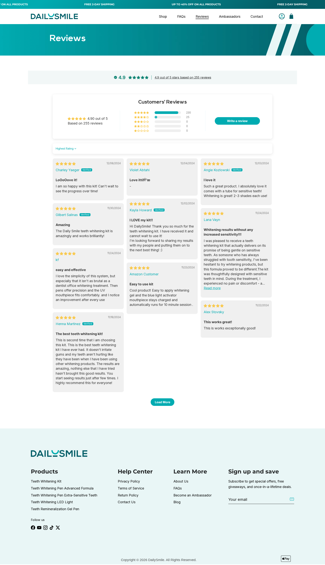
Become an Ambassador (192, 495)
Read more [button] (212, 288)
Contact (257, 16)
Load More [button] (162, 402)
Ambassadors (229, 16)
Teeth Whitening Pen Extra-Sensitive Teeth (64, 495)
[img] (66, 164)
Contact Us (126, 502)
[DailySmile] (54, 16)
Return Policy (128, 495)
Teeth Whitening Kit (46, 481)
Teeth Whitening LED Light (52, 502)
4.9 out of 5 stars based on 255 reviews (183, 77)
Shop (163, 16)
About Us (180, 481)
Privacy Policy (129, 481)
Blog (177, 502)
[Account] (281, 16)
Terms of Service (131, 488)
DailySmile (156, 560)
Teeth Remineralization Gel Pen (55, 509)
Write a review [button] (237, 121)
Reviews (202, 16)
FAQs (181, 16)
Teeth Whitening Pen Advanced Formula (62, 488)
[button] (141, 112)
